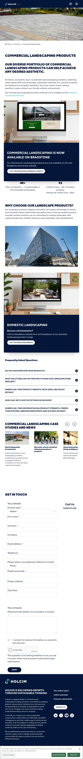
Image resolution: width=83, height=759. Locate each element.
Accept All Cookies (59, 755)
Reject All (74, 755)
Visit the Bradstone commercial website (26, 171)
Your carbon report (61, 691)
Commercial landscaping (31, 44)
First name (12, 516)
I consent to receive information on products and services (35, 641)
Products (17, 44)
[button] (67, 424)
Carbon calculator (61, 695)
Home (9, 44)
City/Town (12, 590)
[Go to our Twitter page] (61, 715)
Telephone (12, 553)
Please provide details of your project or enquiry (31, 612)
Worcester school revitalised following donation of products (45, 449)
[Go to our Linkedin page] (56, 715)
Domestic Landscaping (27, 325)
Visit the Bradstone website (21, 342)
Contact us (60, 707)
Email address (14, 544)
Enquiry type (13, 507)
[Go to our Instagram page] (72, 715)
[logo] (10, 4)
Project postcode (15, 571)
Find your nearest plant (63, 699)
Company (12, 535)
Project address (15, 581)
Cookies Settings (8, 755)
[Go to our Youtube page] (67, 715)
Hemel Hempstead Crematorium (12, 448)
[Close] (80, 749)
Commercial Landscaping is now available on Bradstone (35, 155)
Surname (11, 526)
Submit (14, 670)
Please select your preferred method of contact (30, 562)
